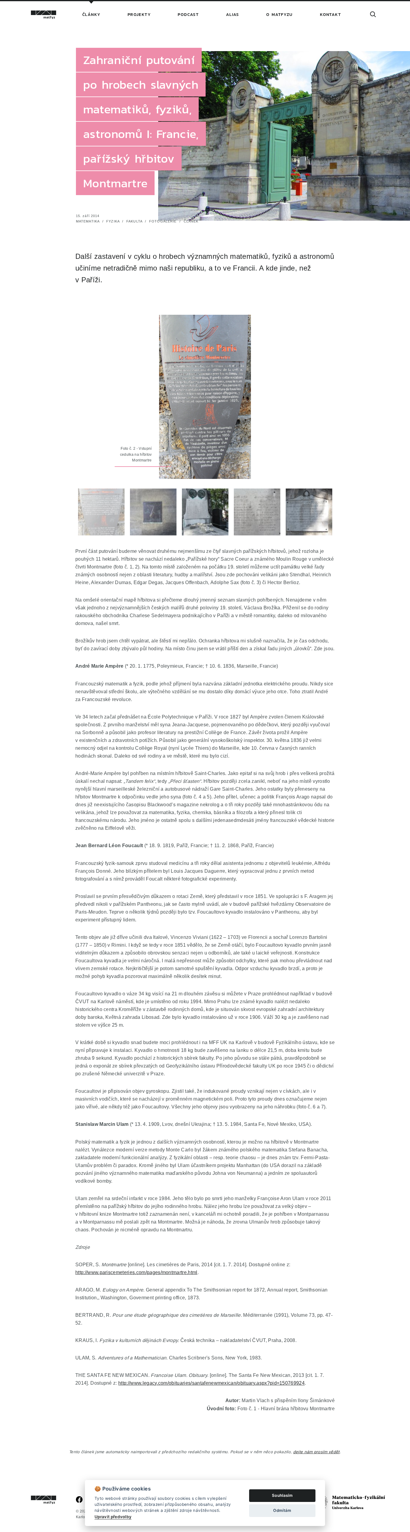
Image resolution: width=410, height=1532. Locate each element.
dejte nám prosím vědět (316, 1451)
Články (91, 14)
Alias (232, 14)
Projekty (139, 14)
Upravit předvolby (113, 1516)
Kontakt (330, 14)
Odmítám (282, 1510)
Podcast (188, 14)
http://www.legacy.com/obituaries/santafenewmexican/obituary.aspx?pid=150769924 (211, 1383)
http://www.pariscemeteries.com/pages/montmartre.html (136, 1272)
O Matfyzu (279, 14)
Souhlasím (282, 1495)
